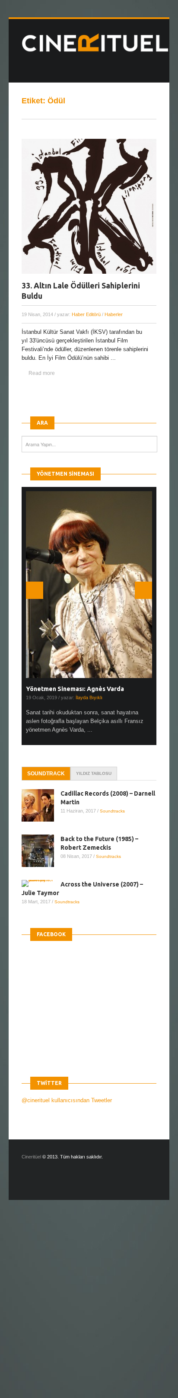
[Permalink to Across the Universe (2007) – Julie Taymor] (41, 883)
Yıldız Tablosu (93, 773)
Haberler (114, 314)
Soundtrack (46, 774)
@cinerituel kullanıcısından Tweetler (67, 1100)
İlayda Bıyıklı (89, 697)
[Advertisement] (89, 1306)
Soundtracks (112, 811)
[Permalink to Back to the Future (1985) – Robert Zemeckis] (41, 851)
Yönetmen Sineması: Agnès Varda (75, 688)
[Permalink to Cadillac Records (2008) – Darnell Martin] (41, 805)
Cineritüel (31, 1156)
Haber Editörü (86, 314)
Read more (42, 373)
